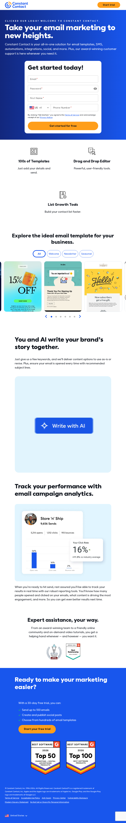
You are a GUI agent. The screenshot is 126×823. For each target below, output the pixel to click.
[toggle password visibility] (95, 89)
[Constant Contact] (16, 5)
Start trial (109, 5)
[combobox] (39, 107)
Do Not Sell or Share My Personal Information (49, 802)
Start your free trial (37, 729)
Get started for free (63, 126)
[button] (39, 253)
